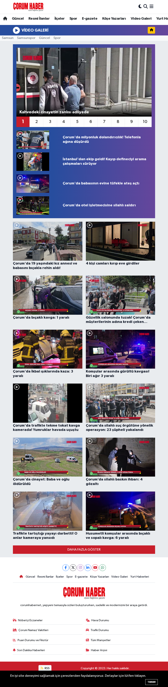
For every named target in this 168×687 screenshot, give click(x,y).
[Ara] (145, 6)
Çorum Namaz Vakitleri (33, 630)
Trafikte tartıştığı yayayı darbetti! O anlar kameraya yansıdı (45, 536)
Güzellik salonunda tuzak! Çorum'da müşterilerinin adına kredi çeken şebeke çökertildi (118, 320)
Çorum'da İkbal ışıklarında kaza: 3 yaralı (43, 374)
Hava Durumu (100, 620)
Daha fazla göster (84, 549)
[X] (73, 567)
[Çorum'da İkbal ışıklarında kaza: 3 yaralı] (47, 349)
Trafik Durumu (100, 630)
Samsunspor (26, 38)
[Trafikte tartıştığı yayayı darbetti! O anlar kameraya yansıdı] (47, 511)
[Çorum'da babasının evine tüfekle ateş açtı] (37, 183)
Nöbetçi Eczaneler (30, 620)
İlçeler (59, 18)
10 (145, 122)
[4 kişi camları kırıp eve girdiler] (120, 241)
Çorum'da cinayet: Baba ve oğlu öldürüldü (41, 482)
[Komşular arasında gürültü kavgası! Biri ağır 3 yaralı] (120, 349)
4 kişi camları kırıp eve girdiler (113, 263)
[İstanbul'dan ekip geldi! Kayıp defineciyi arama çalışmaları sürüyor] (37, 161)
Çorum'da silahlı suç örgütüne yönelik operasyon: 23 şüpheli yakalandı (119, 428)
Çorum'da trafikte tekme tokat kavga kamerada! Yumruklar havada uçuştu (46, 428)
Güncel (18, 18)
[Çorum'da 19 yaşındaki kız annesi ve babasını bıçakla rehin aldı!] (47, 241)
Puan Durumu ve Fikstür (33, 640)
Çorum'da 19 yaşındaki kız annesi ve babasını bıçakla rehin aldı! (45, 266)
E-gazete (89, 18)
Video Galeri (141, 18)
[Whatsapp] (102, 567)
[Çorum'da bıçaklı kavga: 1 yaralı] (47, 295)
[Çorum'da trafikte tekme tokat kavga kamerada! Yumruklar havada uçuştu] (47, 403)
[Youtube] (95, 567)
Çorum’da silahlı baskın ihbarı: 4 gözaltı (114, 482)
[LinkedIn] (87, 567)
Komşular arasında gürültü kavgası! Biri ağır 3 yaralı (117, 374)
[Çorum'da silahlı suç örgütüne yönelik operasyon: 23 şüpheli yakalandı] (120, 403)
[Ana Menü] (151, 6)
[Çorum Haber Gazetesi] (28, 7)
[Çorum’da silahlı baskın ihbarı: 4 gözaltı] (120, 457)
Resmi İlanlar (39, 18)
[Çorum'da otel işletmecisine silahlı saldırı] (37, 205)
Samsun (8, 38)
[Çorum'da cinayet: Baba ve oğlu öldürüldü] (47, 457)
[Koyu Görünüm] (140, 6)
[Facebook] (65, 567)
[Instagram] (80, 567)
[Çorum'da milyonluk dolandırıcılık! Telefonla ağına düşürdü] (37, 140)
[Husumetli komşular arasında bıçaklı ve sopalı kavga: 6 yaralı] (120, 511)
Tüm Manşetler (101, 640)
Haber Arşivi (99, 650)
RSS (47, 668)
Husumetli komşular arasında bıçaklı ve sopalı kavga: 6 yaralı (118, 536)
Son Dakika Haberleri (31, 650)
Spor (73, 18)
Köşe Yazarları (114, 18)
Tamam (152, 682)
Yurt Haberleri (139, 576)
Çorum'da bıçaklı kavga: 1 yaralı (41, 317)
